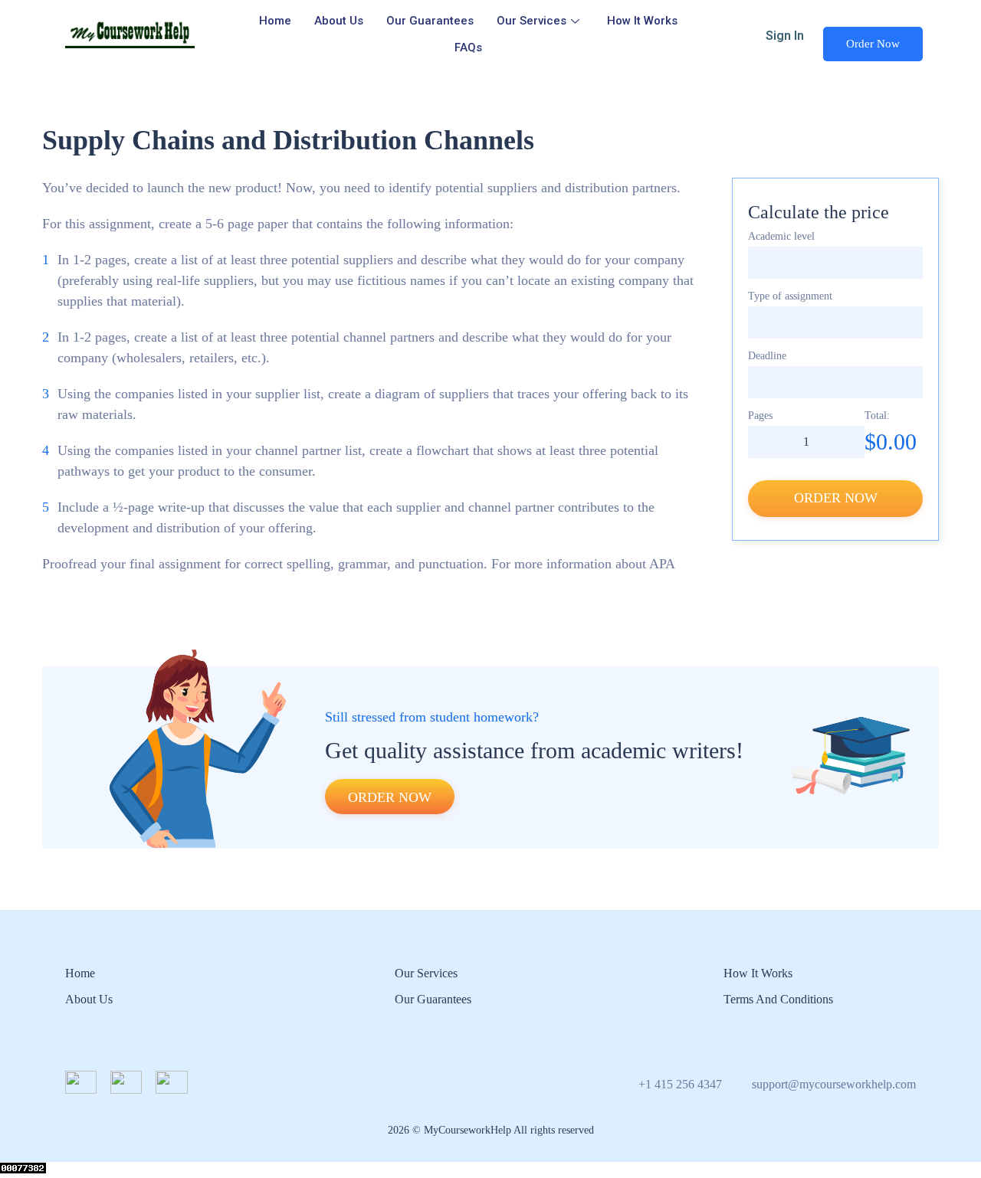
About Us (338, 21)
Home (275, 21)
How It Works (642, 21)
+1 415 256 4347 (680, 1084)
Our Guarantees (430, 21)
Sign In (785, 35)
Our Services (531, 21)
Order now (836, 498)
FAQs (468, 47)
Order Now (873, 44)
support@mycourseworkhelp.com (834, 1084)
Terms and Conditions (778, 999)
